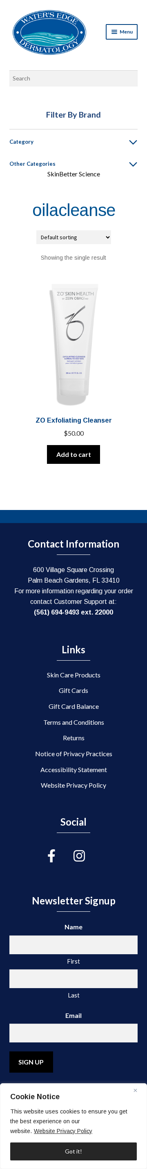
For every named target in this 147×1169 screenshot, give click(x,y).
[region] (73, 1126)
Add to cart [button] (73, 454)
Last (74, 995)
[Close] (138, 1090)
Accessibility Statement (73, 769)
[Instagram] (87, 855)
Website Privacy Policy (63, 1131)
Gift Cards (73, 690)
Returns (74, 737)
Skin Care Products (73, 675)
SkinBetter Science (73, 174)
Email (73, 1015)
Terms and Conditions (73, 722)
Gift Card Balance (74, 706)
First (73, 961)
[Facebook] (60, 855)
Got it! (73, 1151)
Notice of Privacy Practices (73, 753)
